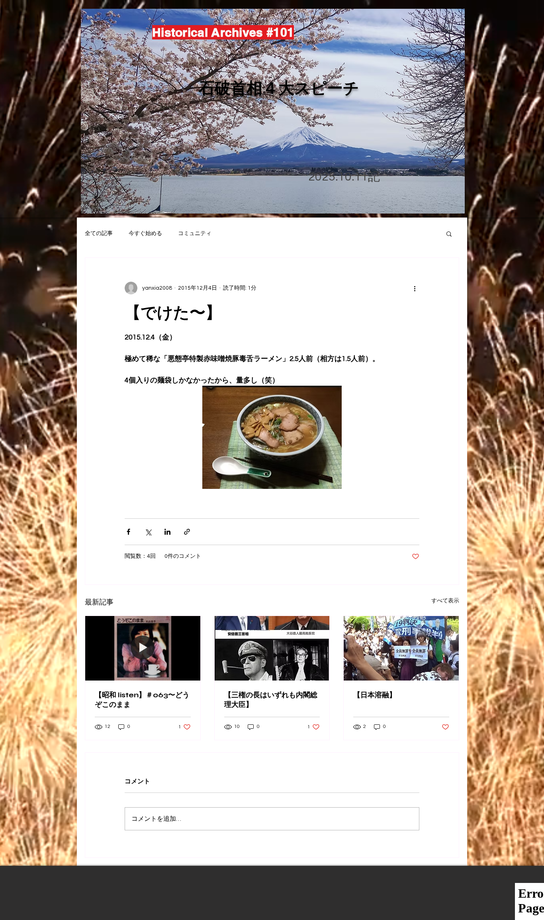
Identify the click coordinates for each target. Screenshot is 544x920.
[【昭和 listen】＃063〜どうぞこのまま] (142, 648)
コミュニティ (194, 233)
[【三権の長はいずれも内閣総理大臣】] (272, 648)
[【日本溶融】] (401, 648)
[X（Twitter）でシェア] (148, 532)
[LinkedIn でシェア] (167, 532)
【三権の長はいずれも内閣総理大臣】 (270, 699)
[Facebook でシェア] (128, 532)
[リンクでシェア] (187, 532)
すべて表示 (445, 601)
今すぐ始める (145, 233)
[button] (449, 233)
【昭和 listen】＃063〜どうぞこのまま (142, 699)
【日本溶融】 (374, 694)
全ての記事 (99, 233)
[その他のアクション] (414, 288)
